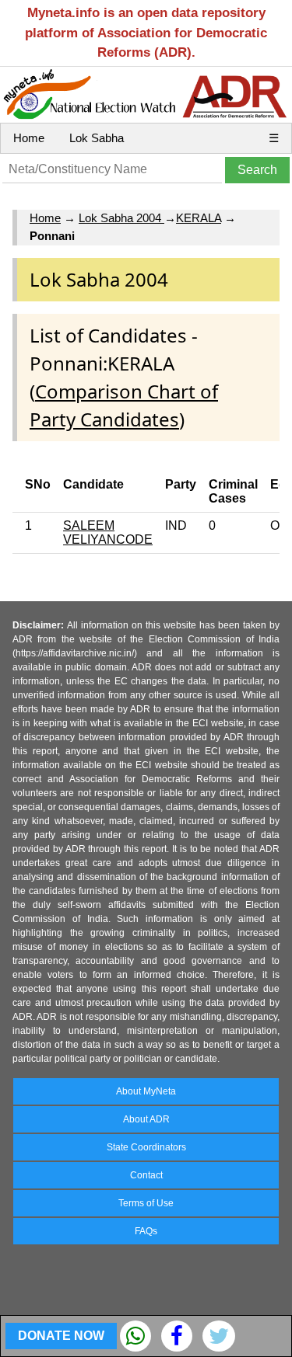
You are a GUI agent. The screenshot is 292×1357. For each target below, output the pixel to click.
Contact (146, 1175)
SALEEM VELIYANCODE (108, 532)
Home (28, 137)
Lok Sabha (96, 137)
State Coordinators (146, 1147)
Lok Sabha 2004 (121, 217)
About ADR (146, 1119)
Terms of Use (146, 1203)
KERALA (198, 217)
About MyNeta (146, 1091)
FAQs (146, 1231)
